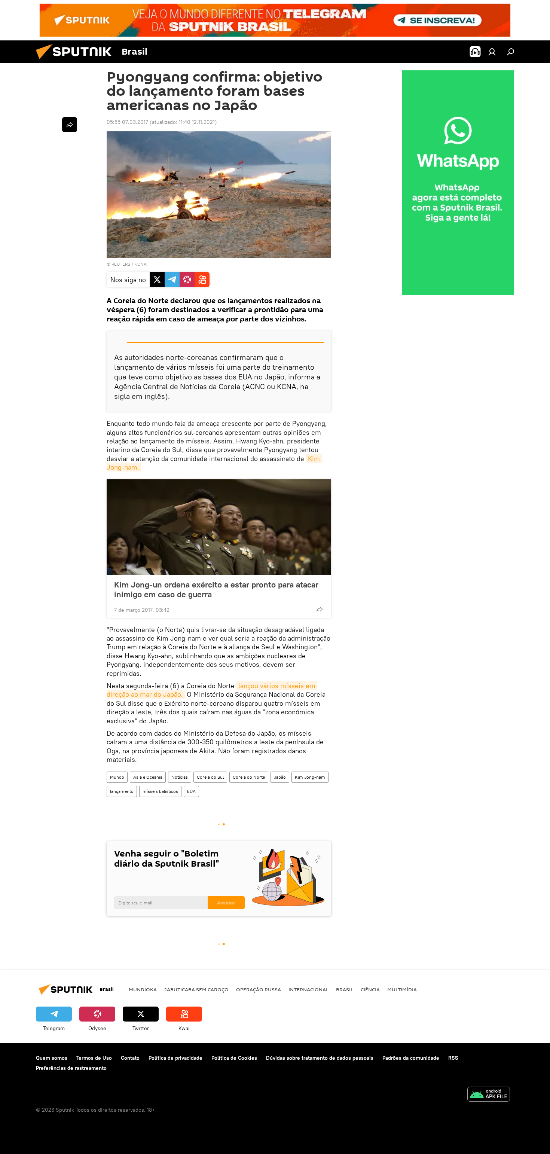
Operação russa (258, 989)
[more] (319, 609)
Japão (280, 777)
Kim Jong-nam (310, 777)
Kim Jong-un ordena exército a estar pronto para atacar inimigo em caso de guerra (216, 589)
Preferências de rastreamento (71, 1068)
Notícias (179, 777)
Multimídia (402, 989)
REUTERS (120, 264)
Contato (130, 1057)
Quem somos (51, 1057)
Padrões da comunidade (410, 1057)
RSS (453, 1057)
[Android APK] (488, 1095)
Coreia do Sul (210, 777)
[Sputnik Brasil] (77, 61)
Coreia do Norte (249, 777)
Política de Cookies (234, 1057)
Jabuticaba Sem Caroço (196, 989)
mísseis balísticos (160, 791)
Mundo (117, 777)
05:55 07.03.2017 (127, 122)
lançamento (122, 791)
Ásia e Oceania (147, 777)
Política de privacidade (175, 1057)
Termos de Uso (94, 1057)
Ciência (370, 989)
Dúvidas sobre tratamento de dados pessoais (319, 1057)
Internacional (308, 989)
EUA (191, 791)
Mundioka (143, 989)
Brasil (344, 989)
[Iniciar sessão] (492, 51)
